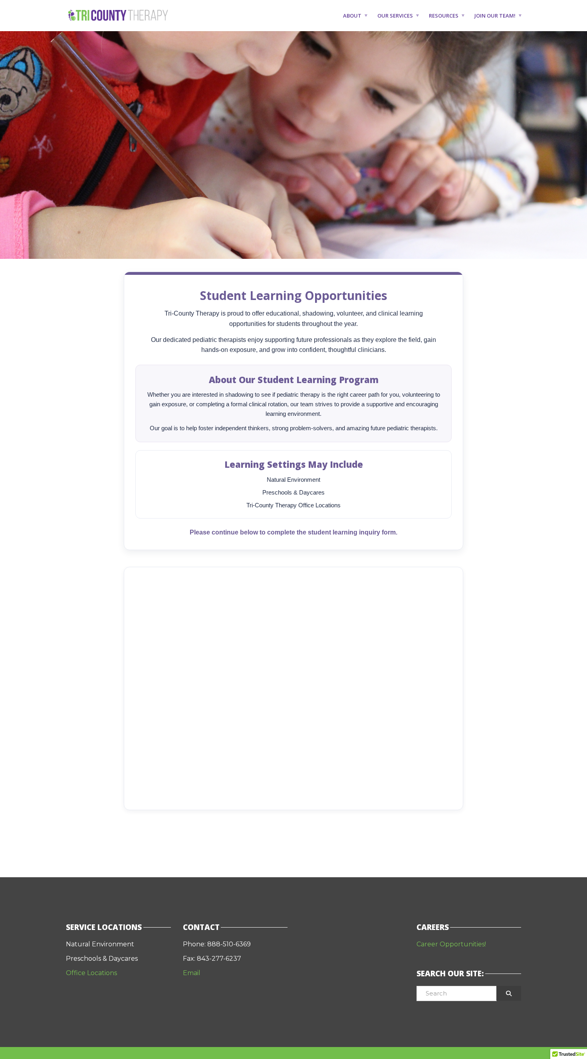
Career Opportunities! (451, 944)
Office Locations (91, 973)
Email (192, 973)
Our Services (395, 15)
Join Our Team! (495, 15)
